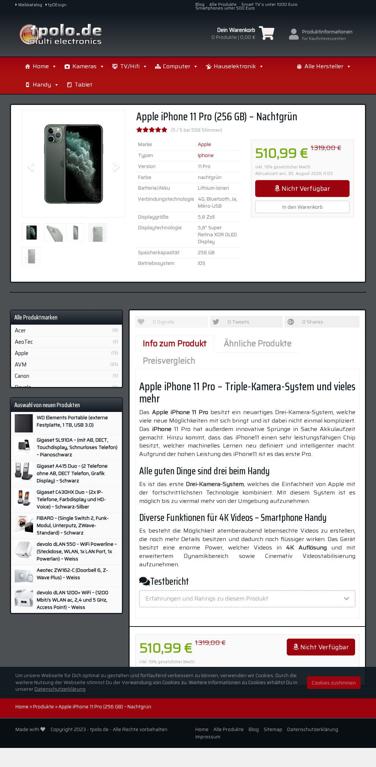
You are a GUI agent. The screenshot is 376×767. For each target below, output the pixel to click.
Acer (20, 330)
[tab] (247, 599)
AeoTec (24, 341)
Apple (204, 144)
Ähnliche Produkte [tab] (258, 343)
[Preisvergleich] (69, 34)
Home (41, 66)
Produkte (43, 707)
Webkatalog (29, 4)
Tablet (84, 84)
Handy (42, 84)
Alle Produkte (222, 4)
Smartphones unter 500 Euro (225, 8)
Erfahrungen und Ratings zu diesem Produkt (206, 598)
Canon (22, 376)
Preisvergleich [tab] (169, 360)
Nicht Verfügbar (305, 188)
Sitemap (273, 729)
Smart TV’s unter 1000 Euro (269, 4)
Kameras (84, 66)
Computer (176, 66)
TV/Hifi (130, 66)
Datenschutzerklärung (312, 729)
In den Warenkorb (302, 207)
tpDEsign (56, 4)
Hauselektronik (235, 66)
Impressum (207, 737)
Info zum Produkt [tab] (175, 343)
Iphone (206, 155)
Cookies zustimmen (334, 683)
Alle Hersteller (323, 66)
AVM (21, 364)
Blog (200, 4)
